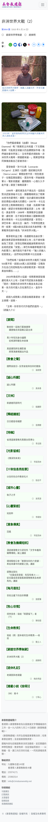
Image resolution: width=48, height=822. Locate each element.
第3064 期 (6, 29)
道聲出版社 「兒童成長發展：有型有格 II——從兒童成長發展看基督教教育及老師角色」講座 (24, 576)
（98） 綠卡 (12, 693)
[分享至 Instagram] (29, 45)
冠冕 (9, 532)
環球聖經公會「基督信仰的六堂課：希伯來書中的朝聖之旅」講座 (24, 562)
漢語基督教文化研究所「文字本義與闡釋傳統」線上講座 (24, 551)
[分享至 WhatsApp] (10, 45)
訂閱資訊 (5, 794)
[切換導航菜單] (42, 4)
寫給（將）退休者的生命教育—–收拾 (23, 636)
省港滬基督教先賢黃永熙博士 (21, 440)
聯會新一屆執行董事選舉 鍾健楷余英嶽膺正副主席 (19, 328)
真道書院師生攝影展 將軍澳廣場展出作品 (17, 350)
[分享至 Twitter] (25, 45)
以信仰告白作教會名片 (17, 476)
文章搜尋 (5, 798)
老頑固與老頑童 (14, 675)
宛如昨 (10, 513)
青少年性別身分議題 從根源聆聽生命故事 (17, 339)
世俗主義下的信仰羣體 (17, 595)
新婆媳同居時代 (14, 403)
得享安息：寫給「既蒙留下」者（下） (22, 615)
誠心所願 (11, 385)
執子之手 (11, 495)
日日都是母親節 (14, 421)
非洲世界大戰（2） (16, 657)
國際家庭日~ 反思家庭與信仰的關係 (24, 366)
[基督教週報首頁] (12, 4)
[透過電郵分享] (15, 45)
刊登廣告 (5, 791)
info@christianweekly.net (20, 781)
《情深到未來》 (14, 458)
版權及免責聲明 (38, 814)
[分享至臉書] (20, 45)
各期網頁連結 (7, 804)
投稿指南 (5, 801)
